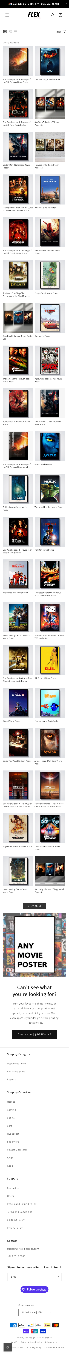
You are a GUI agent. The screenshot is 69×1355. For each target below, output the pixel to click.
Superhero (13, 1141)
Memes (11, 1101)
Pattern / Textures (17, 1149)
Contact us (13, 1188)
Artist (10, 1157)
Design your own (16, 1063)
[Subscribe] (58, 1277)
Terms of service (15, 1347)
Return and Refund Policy (21, 1203)
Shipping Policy (16, 1219)
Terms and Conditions (19, 1211)
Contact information (54, 1347)
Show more (34, 905)
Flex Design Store (33, 1337)
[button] (7, 15)
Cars (9, 1125)
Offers (10, 1196)
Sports (11, 1117)
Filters (58, 31)
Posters (11, 1079)
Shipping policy (34, 1347)
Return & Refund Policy (31, 1342)
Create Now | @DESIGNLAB (34, 1034)
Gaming (11, 1109)
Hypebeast (13, 1133)
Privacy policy (51, 1342)
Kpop (10, 1165)
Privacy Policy (14, 1228)
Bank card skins (16, 1071)
